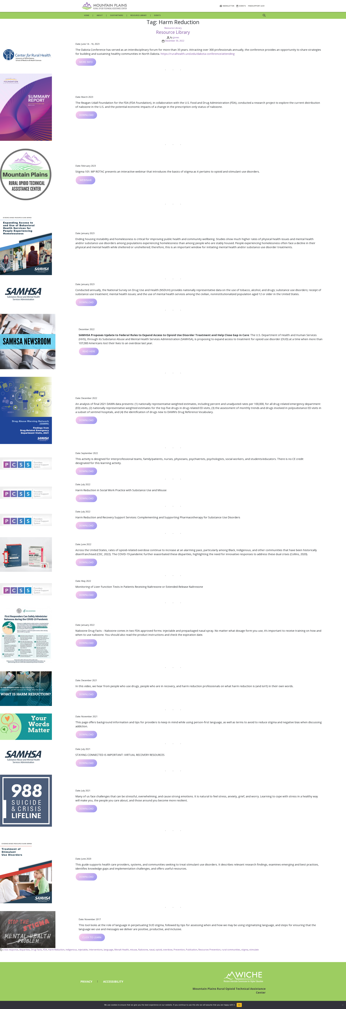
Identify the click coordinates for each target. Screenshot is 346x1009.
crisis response (10, 949)
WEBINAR (86, 180)
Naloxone (143, 949)
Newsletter (228, 6)
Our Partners (116, 15)
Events (242, 6)
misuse (133, 949)
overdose (167, 949)
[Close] (342, 1005)
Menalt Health (121, 949)
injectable (83, 949)
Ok (239, 1005)
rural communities (231, 949)
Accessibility (113, 981)
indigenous (71, 949)
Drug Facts (36, 949)
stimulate (254, 949)
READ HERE (88, 351)
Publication (191, 949)
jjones (176, 37)
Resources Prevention (209, 949)
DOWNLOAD (86, 115)
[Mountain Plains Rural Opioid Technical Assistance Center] (104, 6)
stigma (244, 949)
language (108, 949)
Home (86, 15)
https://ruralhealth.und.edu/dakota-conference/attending (198, 54)
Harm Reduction (56, 949)
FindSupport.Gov (256, 6)
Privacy (86, 981)
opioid (159, 949)
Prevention (179, 949)
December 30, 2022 (174, 40)
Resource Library (138, 15)
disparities (24, 949)
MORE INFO (86, 62)
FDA (45, 949)
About (100, 15)
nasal (151, 949)
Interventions (96, 949)
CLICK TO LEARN (91, 937)
